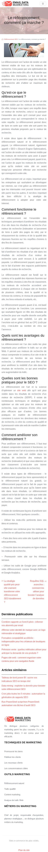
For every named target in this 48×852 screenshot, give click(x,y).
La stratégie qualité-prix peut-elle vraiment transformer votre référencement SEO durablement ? (12, 591)
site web (21, 390)
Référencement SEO (11, 39)
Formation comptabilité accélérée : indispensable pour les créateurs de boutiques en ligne (23, 641)
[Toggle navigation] (43, 4)
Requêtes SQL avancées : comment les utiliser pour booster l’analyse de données (36, 590)
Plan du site (24, 850)
